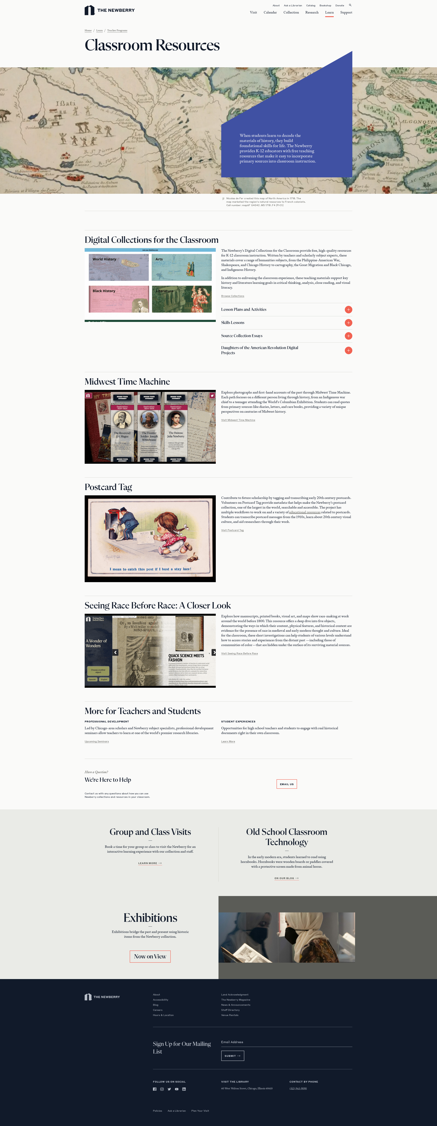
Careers (158, 1009)
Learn (99, 30)
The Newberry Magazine (235, 999)
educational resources (305, 512)
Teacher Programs (117, 30)
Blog (155, 1004)
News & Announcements (235, 1004)
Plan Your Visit (200, 1110)
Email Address (232, 1041)
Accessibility (160, 999)
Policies (157, 1110)
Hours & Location (163, 1014)
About (156, 994)
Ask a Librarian (177, 1110)
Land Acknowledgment (235, 994)
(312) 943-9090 (298, 1088)
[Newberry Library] (102, 1002)
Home (88, 30)
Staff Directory (230, 1009)
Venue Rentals (229, 1014)
